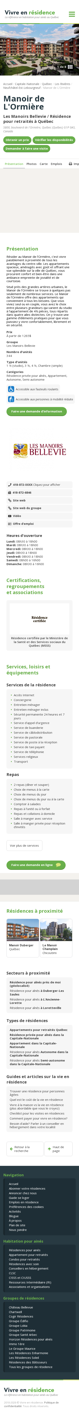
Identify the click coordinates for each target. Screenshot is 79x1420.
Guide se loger (19, 1198)
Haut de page (58, 1149)
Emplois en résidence (24, 1202)
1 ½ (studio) (14, 366)
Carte (44, 164)
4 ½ (33, 366)
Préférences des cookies (26, 1207)
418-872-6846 (22, 492)
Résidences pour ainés (25, 1250)
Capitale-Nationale (27, 84)
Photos (31, 164)
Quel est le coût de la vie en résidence (36, 1100)
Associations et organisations (29, 1287)
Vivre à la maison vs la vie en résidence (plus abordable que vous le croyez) (37, 1106)
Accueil (7, 84)
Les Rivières (62, 84)
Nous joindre (18, 1230)
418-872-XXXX (36, 485)
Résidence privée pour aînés (26, 376)
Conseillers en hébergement (28, 1268)
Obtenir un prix (17, 140)
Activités (15, 1211)
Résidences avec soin (24, 1264)
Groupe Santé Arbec (23, 1335)
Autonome (13, 379)
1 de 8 (61, 67)
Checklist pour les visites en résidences (37, 1113)
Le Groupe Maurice (22, 1348)
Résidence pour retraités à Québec (37, 119)
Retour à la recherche (22, 1149)
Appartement (57, 376)
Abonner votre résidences (27, 1188)
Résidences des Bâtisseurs (28, 1362)
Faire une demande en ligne (32, 865)
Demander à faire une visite (27, 148)
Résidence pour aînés (37, 992)
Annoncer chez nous (23, 1193)
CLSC (12, 1273)
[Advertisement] (39, 200)
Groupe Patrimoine (22, 1330)
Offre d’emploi (23, 524)
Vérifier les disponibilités (54, 140)
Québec (47, 84)
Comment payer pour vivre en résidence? (38, 1118)
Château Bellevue (21, 1307)
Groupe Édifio (18, 1321)
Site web (19, 500)
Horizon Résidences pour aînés (30, 1339)
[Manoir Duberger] (23, 938)
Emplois (56, 164)
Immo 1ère (17, 1344)
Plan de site (17, 1225)
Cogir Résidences (21, 1316)
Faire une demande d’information (36, 411)
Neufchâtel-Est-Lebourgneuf (22, 88)
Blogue (14, 1216)
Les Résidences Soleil (24, 1358)
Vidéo (17, 516)
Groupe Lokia (18, 1326)
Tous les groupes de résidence (30, 1367)
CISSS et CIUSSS (20, 1278)
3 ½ (27, 366)
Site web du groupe (27, 508)
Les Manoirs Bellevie (24, 116)
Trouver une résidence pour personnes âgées (37, 1093)
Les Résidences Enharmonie (28, 1353)
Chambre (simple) (50, 366)
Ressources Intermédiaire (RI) (30, 1282)
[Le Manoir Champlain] (56, 938)
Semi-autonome (33, 379)
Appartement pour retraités (28, 1255)
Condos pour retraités (24, 1259)
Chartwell (15, 1312)
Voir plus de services (24, 845)
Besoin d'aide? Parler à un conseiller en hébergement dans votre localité (37, 1125)
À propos (15, 1220)
